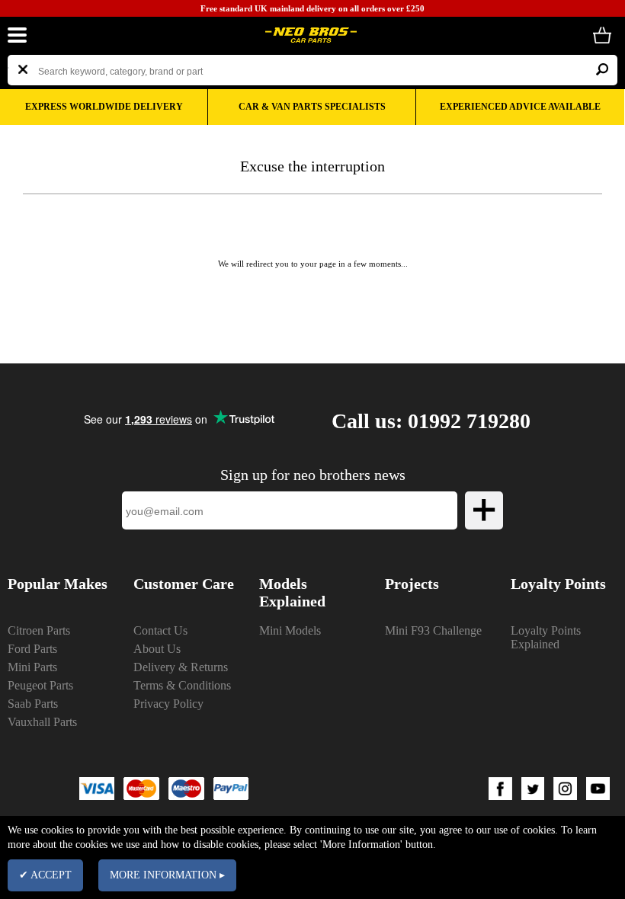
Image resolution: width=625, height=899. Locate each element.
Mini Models (290, 630)
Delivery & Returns (180, 667)
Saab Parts (33, 703)
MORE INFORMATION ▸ (167, 875)
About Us (157, 648)
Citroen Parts (39, 630)
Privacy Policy (168, 703)
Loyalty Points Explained (546, 637)
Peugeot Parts (40, 685)
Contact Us (160, 630)
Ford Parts (32, 648)
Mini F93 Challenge (433, 630)
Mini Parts (32, 667)
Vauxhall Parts (42, 721)
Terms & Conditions (182, 685)
